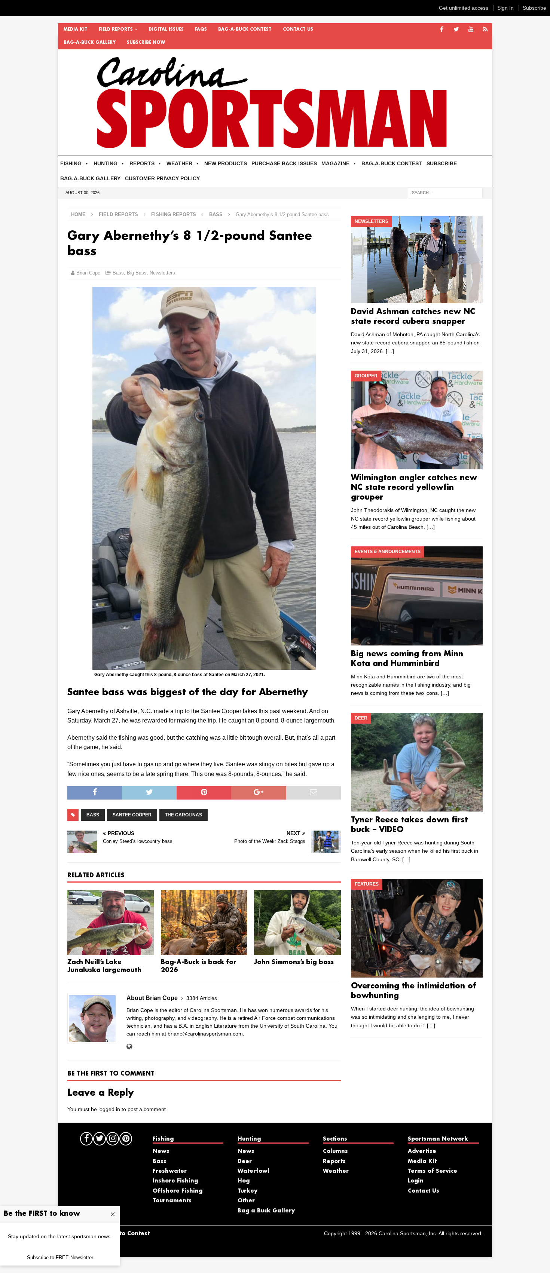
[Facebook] (441, 29)
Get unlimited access (463, 8)
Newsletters (162, 273)
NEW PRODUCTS (225, 163)
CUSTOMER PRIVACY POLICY (162, 178)
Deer (245, 1162)
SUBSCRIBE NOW (146, 42)
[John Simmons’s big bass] (297, 922)
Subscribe (534, 8)
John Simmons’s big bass (294, 962)
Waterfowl (253, 1171)
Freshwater (170, 1171)
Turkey (247, 1191)
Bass (118, 273)
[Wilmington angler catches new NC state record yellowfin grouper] (416, 420)
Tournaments (172, 1201)
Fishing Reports (173, 214)
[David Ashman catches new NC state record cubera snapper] (416, 259)
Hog (244, 1181)
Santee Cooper (132, 815)
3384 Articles (201, 998)
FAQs (201, 29)
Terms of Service (432, 1171)
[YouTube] (470, 29)
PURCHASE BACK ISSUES (284, 163)
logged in (109, 1109)
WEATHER (179, 163)
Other (246, 1201)
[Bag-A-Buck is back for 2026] (204, 922)
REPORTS (142, 163)
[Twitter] (456, 29)
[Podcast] (485, 29)
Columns (335, 1151)
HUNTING (105, 163)
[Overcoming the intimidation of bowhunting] (416, 928)
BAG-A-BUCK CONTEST (245, 29)
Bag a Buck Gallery (266, 1211)
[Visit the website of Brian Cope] (129, 1046)
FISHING (71, 163)
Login (416, 1181)
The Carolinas (183, 815)
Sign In (505, 8)
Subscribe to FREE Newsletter (60, 1257)
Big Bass (137, 273)
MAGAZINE (335, 163)
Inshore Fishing (175, 1181)
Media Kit (76, 29)
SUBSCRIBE (442, 163)
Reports (334, 1162)
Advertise (422, 1151)
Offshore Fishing (177, 1191)
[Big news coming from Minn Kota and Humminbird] (416, 595)
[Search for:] (445, 192)
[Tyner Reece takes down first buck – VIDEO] (416, 762)
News (161, 1151)
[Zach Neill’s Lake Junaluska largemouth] (110, 922)
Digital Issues (166, 29)
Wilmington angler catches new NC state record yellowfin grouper (414, 487)
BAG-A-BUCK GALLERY (90, 42)
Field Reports (116, 29)
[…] (390, 351)
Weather (336, 1171)
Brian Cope (88, 273)
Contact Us (298, 29)
